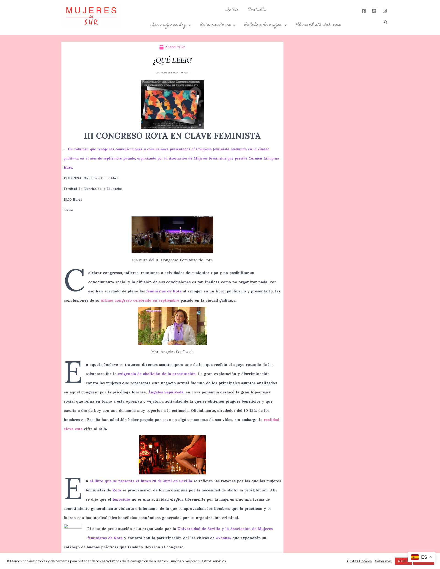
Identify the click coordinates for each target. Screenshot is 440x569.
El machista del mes (318, 25)
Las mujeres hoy (168, 25)
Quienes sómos (215, 25)
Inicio (232, 10)
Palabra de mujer (263, 25)
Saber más (383, 561)
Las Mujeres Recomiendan (172, 72)
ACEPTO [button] (403, 561)
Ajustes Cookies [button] (359, 561)
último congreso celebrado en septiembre (141, 300)
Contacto (257, 10)
